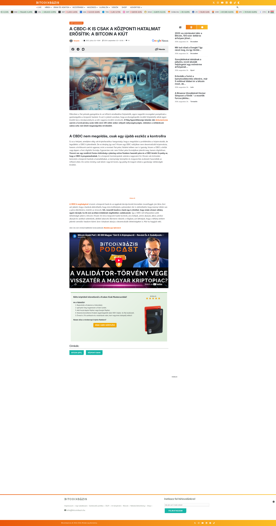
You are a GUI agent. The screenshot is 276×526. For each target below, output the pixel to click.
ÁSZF (107, 506)
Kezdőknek (78, 7)
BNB (13, 12)
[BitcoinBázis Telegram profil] (231, 2)
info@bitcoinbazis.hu (76, 510)
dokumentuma (162, 120)
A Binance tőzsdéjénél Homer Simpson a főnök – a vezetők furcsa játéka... (190, 95)
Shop (124, 7)
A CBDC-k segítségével (78, 204)
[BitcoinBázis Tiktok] (235, 2)
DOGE (146, 12)
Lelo (192, 87)
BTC (237, 12)
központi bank (94, 352)
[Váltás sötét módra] (239, 3)
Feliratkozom (176, 511)
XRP (59, 12)
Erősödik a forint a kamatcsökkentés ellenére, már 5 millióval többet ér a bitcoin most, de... (191, 80)
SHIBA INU (170, 12)
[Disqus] (138, 405)
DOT (123, 12)
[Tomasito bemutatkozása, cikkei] (71, 40)
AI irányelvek (116, 506)
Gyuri (192, 70)
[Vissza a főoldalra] (47, 2)
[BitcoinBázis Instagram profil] (218, 2)
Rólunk (125, 506)
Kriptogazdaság (76, 23)
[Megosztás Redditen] (83, 49)
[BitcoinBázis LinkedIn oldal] (227, 2)
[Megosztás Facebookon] (73, 49)
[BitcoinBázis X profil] (214, 2)
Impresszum (68, 506)
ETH (261, 12)
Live (39, 7)
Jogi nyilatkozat (81, 506)
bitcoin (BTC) (76, 352)
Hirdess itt (132, 198)
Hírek (47, 7)
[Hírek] (160, 40)
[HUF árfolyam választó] (272, 12)
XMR (214, 12)
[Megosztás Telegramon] (78, 49)
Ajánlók (103, 7)
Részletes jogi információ (112, 228)
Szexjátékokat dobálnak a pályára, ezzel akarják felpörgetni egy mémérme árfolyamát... (188, 63)
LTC (192, 12)
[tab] (180, 27)
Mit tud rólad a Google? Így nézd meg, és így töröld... (188, 48)
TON (102, 12)
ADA (81, 12)
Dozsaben (194, 41)
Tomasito (76, 41)
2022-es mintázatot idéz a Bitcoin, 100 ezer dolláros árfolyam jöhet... (188, 36)
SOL (36, 12)
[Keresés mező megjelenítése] (237, 7)
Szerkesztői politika (96, 506)
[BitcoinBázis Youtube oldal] (222, 2)
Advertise (135, 7)
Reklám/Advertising (137, 506)
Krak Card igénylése (105, 325)
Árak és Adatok (61, 7)
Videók (115, 7)
